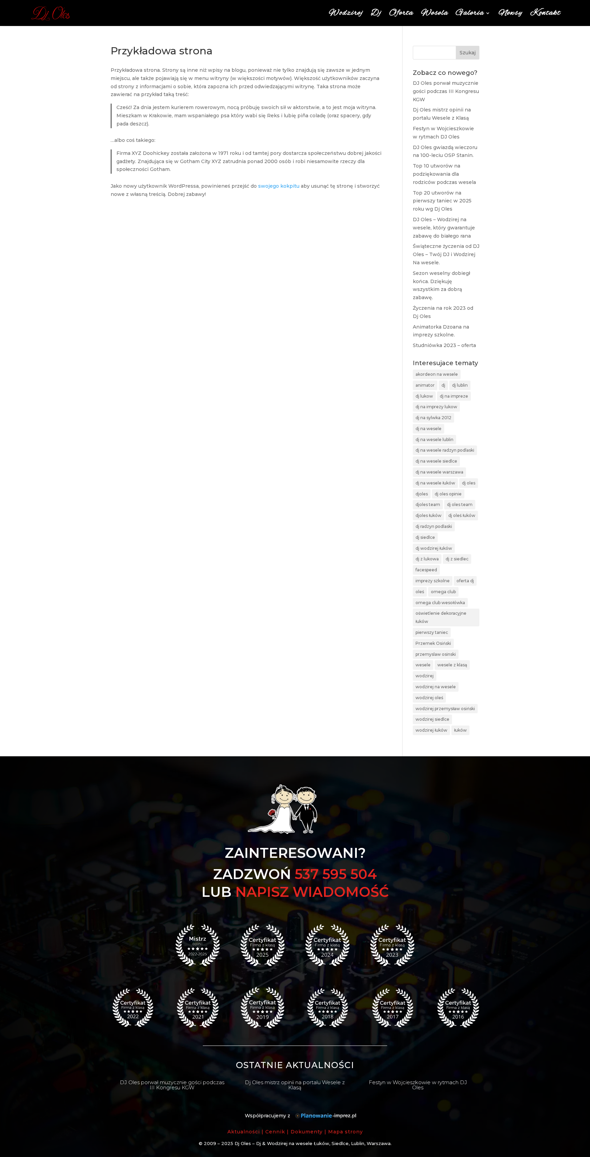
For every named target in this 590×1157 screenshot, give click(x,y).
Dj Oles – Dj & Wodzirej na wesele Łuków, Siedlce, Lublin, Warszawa (313, 1143)
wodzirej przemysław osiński (445, 708)
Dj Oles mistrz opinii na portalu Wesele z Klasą (295, 1085)
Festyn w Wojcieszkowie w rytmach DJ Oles (418, 1085)
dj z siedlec (457, 558)
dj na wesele (428, 428)
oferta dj (465, 580)
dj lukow (424, 396)
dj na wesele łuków (435, 483)
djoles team (428, 504)
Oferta (401, 13)
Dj (376, 13)
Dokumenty (307, 1132)
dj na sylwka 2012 (433, 417)
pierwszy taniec (432, 632)
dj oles (468, 483)
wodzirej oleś (429, 697)
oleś (420, 591)
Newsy (510, 13)
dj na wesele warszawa (439, 472)
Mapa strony (345, 1132)
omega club (443, 591)
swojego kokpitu (278, 186)
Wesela (434, 13)
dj (443, 385)
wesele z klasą (452, 664)
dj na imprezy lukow (436, 406)
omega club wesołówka (440, 602)
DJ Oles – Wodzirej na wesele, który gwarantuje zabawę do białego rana (444, 227)
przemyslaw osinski (436, 654)
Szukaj (468, 53)
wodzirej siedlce (432, 719)
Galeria (470, 13)
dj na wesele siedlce (436, 461)
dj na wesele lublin (434, 439)
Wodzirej (346, 13)
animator (425, 385)
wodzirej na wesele (436, 686)
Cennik (275, 1132)
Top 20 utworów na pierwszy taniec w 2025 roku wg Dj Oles (442, 201)
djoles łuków (428, 515)
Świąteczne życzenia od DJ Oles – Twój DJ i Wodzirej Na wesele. (446, 254)
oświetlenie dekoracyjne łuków (441, 617)
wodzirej (425, 675)
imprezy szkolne (433, 580)
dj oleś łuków (461, 515)
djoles (422, 493)
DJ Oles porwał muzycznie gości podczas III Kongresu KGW (446, 91)
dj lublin (460, 385)
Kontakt (545, 13)
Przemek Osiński (433, 643)
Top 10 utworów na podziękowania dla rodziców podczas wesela (444, 174)
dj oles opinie (448, 493)
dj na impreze (454, 396)
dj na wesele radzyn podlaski (445, 450)
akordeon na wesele (437, 374)
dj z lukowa (427, 558)
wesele (423, 664)
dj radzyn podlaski (434, 526)
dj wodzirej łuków (434, 548)
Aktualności (243, 1132)
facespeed (426, 569)
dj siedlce (425, 537)
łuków (460, 730)
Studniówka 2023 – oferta (444, 345)
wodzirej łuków (431, 730)
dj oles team (460, 504)
